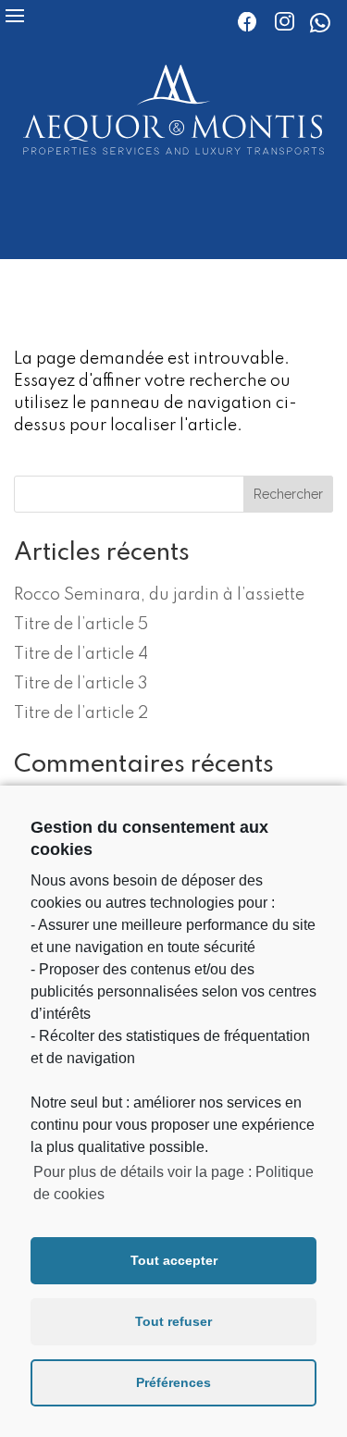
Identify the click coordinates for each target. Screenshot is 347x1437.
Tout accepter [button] (173, 1260)
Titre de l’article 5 (81, 624)
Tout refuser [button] (173, 1321)
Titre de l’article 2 (81, 713)
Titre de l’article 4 (81, 654)
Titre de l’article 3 (81, 683)
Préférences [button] (173, 1382)
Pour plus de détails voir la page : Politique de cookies (173, 1183)
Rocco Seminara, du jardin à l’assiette (159, 595)
